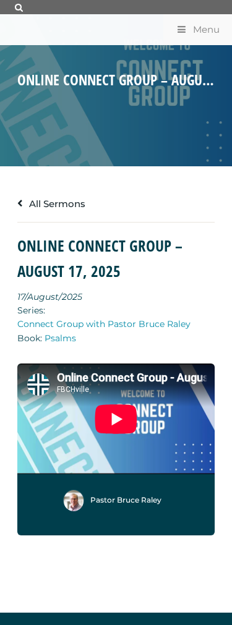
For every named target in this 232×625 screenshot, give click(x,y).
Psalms (60, 338)
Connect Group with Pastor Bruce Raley (104, 324)
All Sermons (56, 204)
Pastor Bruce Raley (125, 499)
